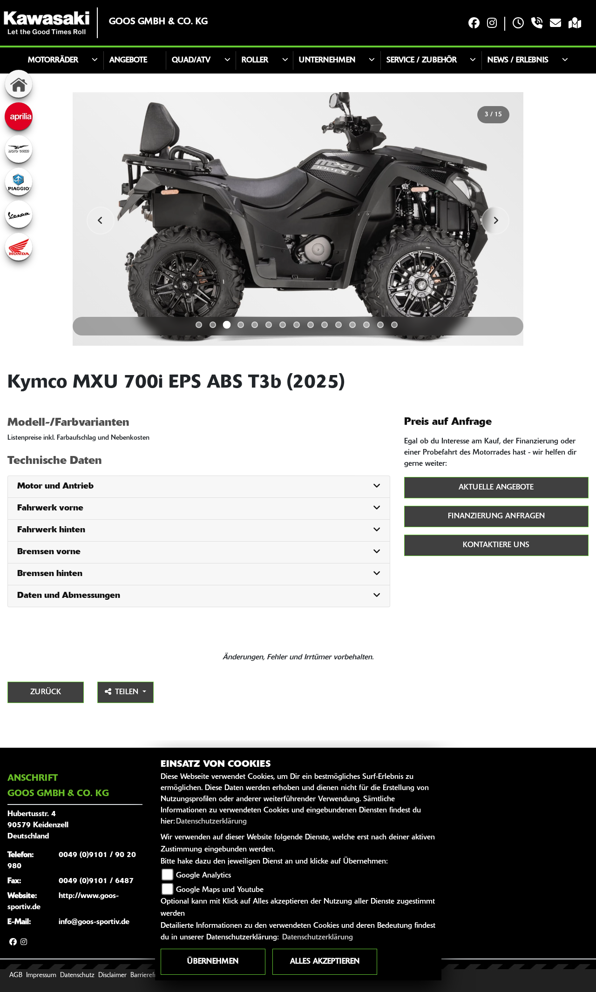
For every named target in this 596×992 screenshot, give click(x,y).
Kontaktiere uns (496, 545)
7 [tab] (282, 325)
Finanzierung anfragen (496, 516)
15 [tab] (394, 325)
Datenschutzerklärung (211, 821)
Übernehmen (212, 961)
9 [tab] (310, 325)
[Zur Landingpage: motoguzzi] (19, 149)
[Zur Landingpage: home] (19, 84)
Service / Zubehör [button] (421, 60)
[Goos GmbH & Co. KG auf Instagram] (492, 24)
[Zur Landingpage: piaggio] (19, 181)
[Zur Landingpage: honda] (19, 247)
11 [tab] (338, 325)
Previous (101, 221)
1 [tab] (199, 325)
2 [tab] (213, 325)
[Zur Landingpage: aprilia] (19, 116)
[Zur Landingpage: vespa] (19, 214)
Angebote (128, 60)
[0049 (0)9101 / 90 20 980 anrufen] (537, 24)
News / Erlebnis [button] (518, 60)
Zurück (45, 692)
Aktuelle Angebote (496, 487)
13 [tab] (366, 325)
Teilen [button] (128, 692)
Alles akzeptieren (324, 961)
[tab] (199, 487)
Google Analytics (203, 875)
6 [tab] (268, 325)
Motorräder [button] (53, 60)
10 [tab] (324, 325)
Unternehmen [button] (327, 60)
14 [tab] (380, 325)
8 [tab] (296, 325)
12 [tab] (352, 325)
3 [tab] (227, 324)
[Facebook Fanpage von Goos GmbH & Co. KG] (474, 24)
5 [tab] (254, 325)
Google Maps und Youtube (220, 890)
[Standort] (575, 24)
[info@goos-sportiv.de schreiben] (555, 24)
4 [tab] (240, 325)
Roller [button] (255, 60)
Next (495, 221)
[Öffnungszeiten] (518, 24)
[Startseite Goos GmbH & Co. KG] (46, 23)
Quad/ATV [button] (191, 60)
